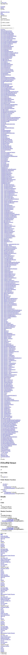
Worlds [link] (2, 541)
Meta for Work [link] (4, 551)
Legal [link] (2, 569)
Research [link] (3, 545)
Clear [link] (4, 489)
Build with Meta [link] (4, 536)
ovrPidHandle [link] (8, 486)
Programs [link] (3, 553)
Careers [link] (2, 543)
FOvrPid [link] (5, 484)
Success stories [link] (4, 564)
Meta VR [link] (3, 538)
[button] (14, 1)
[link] (3, 2)
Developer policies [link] (5, 568)
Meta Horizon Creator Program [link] (8, 555)
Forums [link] (2, 572)
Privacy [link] (2, 571)
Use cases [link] (3, 565)
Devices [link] (2, 563)
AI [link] (1, 540)
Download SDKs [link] (4, 550)
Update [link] (4, 491)
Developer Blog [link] (4, 549)
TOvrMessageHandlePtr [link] (9, 488)
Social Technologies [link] (5, 537)
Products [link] (3, 546)
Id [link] (4, 477)
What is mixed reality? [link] (6, 559)
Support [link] (2, 573)
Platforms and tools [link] (5, 560)
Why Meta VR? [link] (4, 558)
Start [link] (2, 554)
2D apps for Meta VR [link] (5, 562)
